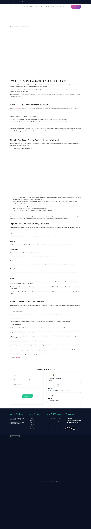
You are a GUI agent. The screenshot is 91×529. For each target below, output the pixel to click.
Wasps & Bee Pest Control (53, 424)
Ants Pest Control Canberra (53, 428)
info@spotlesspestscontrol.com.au (74, 420)
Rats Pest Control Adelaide (53, 430)
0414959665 (69, 418)
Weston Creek (33, 428)
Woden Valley (33, 426)
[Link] (14, 6)
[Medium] (70, 428)
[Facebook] (66, 428)
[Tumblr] (74, 428)
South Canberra (33, 422)
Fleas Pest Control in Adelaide (54, 426)
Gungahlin (32, 418)
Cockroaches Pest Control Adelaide (55, 421)
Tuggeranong (32, 424)
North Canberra (33, 420)
